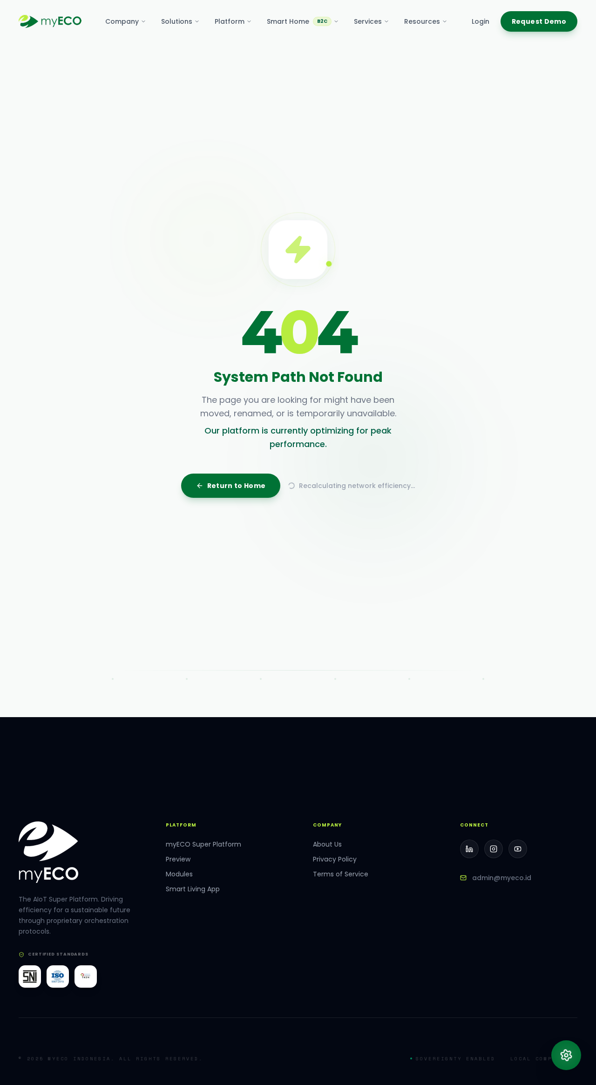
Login (480, 21)
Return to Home (236, 669)
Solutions (176, 21)
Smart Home (297, 21)
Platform (229, 21)
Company (122, 21)
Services (368, 21)
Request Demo (539, 21)
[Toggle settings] (566, 1055)
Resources (422, 21)
